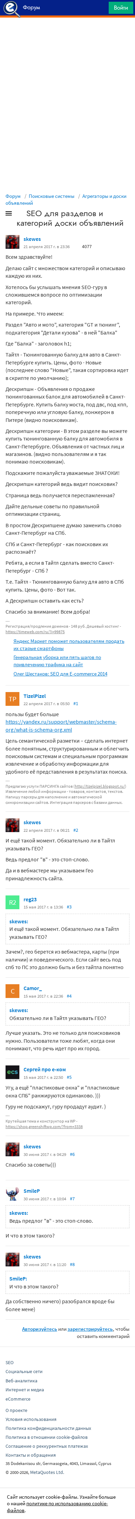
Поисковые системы (51, 196)
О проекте (16, 1410)
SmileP (32, 1190)
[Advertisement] (67, 35)
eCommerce (18, 1399)
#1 (75, 703)
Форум (13, 196)
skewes (32, 238)
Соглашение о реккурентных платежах (47, 1446)
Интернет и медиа (25, 1390)
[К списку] (20, 215)
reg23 (30, 899)
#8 (72, 1264)
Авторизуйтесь (39, 1329)
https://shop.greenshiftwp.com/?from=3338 (44, 1126)
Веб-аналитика (21, 1381)
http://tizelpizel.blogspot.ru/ (100, 786)
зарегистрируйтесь (90, 1329)
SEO (10, 1362)
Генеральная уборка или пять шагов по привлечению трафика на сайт (57, 661)
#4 (69, 996)
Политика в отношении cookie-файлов (47, 1437)
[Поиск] (101, 9)
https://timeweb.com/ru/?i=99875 (35, 631)
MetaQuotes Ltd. (47, 1472)
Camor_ (33, 988)
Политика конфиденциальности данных (48, 1428)
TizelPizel (35, 695)
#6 (72, 1154)
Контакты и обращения (31, 1455)
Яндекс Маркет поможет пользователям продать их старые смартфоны (69, 644)
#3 (69, 907)
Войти (121, 7)
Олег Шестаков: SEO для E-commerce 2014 (60, 673)
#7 (72, 1199)
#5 (69, 1077)
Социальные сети (24, 1371)
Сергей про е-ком (45, 1069)
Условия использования (31, 1419)
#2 (75, 830)
